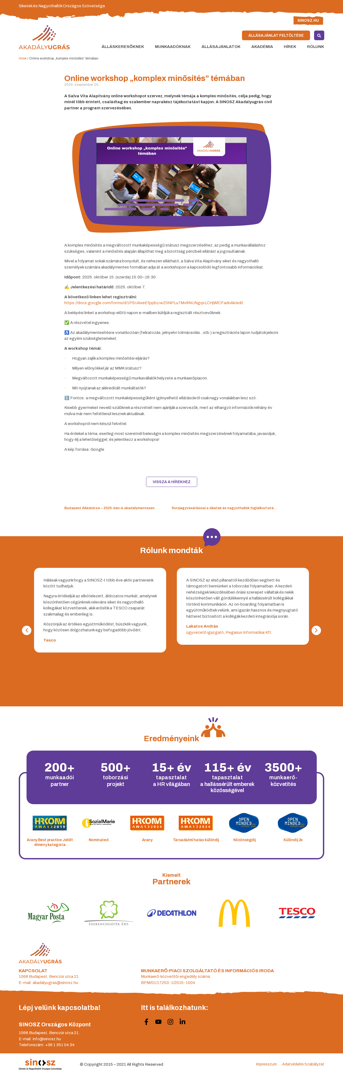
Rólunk (315, 46)
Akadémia (262, 46)
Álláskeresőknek (123, 46)
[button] (316, 630)
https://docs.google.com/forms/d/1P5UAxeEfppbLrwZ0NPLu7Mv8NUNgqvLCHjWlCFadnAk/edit (153, 303)
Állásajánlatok (221, 46)
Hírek (290, 46)
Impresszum (266, 1064)
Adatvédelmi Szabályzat (303, 1064)
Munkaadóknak (173, 46)
